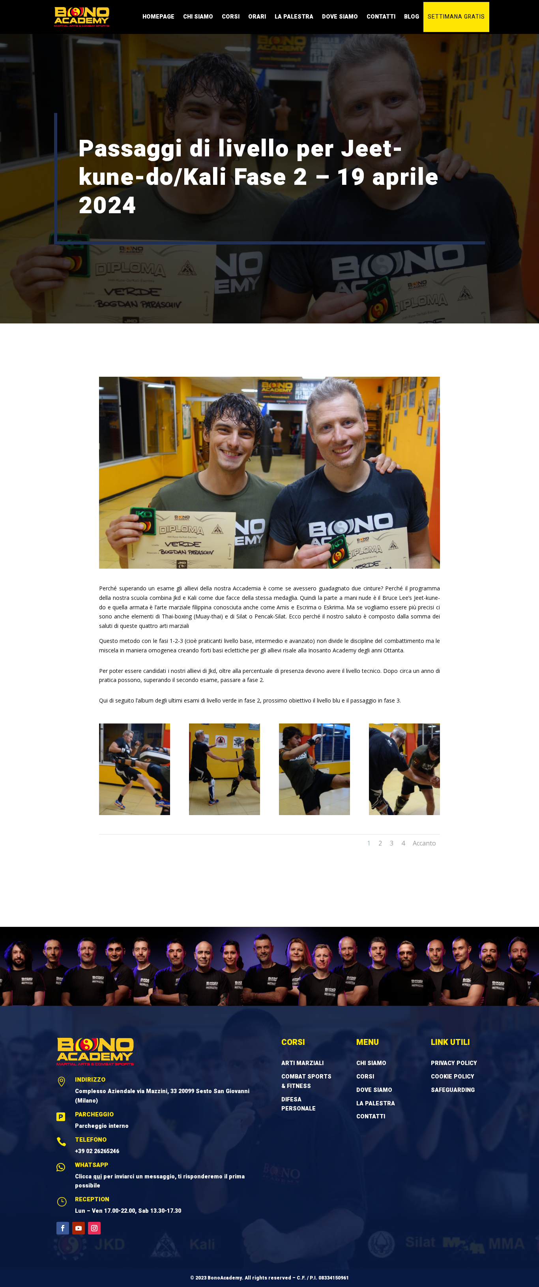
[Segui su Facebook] (62, 1228)
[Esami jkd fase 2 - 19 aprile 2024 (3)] (314, 813)
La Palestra (294, 17)
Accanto (424, 843)
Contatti (381, 17)
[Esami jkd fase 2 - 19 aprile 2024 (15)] (134, 813)
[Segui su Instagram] (94, 1228)
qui (97, 1176)
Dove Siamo (340, 17)
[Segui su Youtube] (78, 1228)
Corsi (231, 17)
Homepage (158, 17)
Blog (411, 17)
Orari (257, 17)
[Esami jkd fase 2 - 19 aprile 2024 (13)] (224, 813)
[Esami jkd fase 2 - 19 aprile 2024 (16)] (404, 813)
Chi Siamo (198, 17)
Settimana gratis (456, 17)
